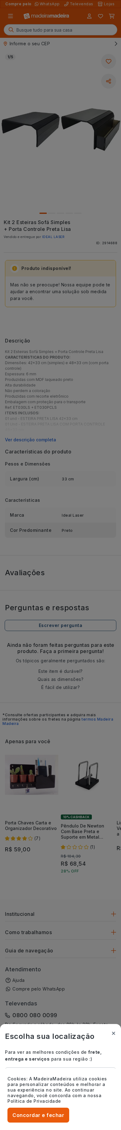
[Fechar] (113, 1033)
